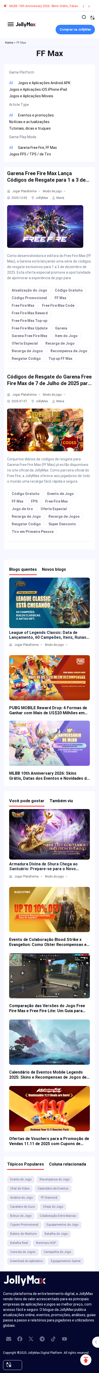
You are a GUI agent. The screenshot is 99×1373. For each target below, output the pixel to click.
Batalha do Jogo (56, 1234)
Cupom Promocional (24, 1224)
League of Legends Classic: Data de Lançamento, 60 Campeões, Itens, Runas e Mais (49, 635)
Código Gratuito (69, 290)
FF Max (60, 298)
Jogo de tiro (22, 509)
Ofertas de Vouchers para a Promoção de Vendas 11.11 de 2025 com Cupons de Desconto (49, 1141)
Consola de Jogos (23, 1252)
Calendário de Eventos (53, 1188)
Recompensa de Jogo (69, 351)
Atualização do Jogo (29, 290)
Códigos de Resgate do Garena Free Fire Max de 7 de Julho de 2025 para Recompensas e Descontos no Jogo (49, 380)
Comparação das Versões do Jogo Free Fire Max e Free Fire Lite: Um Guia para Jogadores (47, 1008)
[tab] (9, 191)
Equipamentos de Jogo (62, 1224)
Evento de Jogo (60, 494)
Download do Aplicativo (26, 1261)
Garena (61, 328)
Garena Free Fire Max (29, 336)
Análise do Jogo (21, 1197)
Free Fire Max (23, 305)
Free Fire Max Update (29, 328)
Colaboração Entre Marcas (58, 1216)
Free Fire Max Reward (30, 313)
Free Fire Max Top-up (29, 321)
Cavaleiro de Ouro (22, 1207)
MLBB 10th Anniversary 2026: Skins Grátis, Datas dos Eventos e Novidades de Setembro (49, 776)
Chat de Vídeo (19, 1188)
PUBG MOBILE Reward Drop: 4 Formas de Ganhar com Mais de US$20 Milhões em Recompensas (48, 710)
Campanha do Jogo (57, 1252)
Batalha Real (19, 1243)
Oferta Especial (25, 343)
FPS (34, 501)
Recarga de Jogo (60, 343)
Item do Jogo (66, 336)
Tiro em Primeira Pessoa (33, 532)
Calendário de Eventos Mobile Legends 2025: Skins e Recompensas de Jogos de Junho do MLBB (48, 1075)
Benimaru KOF (46, 1243)
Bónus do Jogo (20, 1216)
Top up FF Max (60, 359)
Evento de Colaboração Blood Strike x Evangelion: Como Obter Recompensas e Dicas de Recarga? (48, 942)
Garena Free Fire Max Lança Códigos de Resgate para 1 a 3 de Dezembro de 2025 (46, 176)
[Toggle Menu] (11, 24)
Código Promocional (29, 298)
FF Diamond (49, 1197)
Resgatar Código (26, 359)
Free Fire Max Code (58, 305)
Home (9, 42)
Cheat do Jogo (53, 1207)
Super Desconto (62, 524)
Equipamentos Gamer (66, 1261)
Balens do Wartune (23, 1234)
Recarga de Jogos (27, 351)
